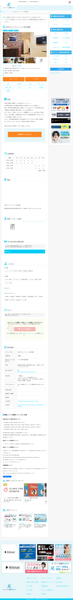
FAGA (66, 33)
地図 (30, 83)
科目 (66, 62)
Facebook (31, 401)
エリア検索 (29, 586)
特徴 (8, 83)
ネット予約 (14, 79)
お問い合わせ (7, 476)
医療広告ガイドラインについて (48, 583)
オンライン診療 (61, 52)
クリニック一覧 (9, 11)
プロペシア (55, 19)
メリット (66, 56)
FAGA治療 (11, 30)
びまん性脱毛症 (66, 38)
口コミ (30, 87)
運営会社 (44, 594)
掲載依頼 (59, 578)
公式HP (36, 79)
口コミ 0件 (18, 66)
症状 (58, 29)
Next (45, 44)
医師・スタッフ (41, 83)
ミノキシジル (66, 19)
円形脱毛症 (55, 38)
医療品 (59, 16)
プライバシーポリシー (47, 578)
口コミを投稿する (26, 329)
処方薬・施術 (8, 87)
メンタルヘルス (56, 47)
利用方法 (56, 59)
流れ (66, 59)
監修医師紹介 (45, 586)
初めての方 (70, 3)
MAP (39, 68)
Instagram (26, 401)
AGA (55, 33)
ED (66, 42)
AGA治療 (5, 30)
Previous (3, 44)
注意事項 (8, 90)
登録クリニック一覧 (31, 578)
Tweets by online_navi (55, 72)
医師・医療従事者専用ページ (63, 586)
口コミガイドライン (30, 333)
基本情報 (41, 87)
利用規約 (29, 594)
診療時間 (19, 83)
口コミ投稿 (29, 590)
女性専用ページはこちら (25, 134)
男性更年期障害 (66, 47)
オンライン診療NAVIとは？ (48, 590)
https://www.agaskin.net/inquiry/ (28, 372)
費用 (56, 62)
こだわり (19, 87)
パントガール (66, 24)
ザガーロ (55, 24)
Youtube (36, 401)
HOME (2, 11)
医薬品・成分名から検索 (32, 582)
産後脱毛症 (55, 42)
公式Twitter (20, 401)
